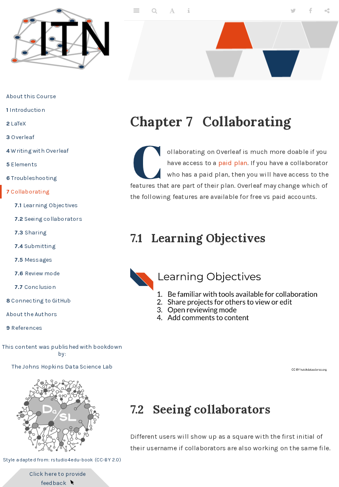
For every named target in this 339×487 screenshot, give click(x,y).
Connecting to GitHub (38, 300)
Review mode (37, 273)
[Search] (154, 10)
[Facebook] (310, 10)
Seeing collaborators (48, 218)
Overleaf (20, 137)
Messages (33, 259)
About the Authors (31, 314)
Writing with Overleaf (37, 150)
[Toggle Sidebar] (136, 10)
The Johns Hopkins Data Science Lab (62, 366)
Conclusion (35, 287)
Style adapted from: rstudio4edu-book (48, 460)
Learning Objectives (46, 205)
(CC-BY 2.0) (108, 460)
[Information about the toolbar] (188, 10)
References (24, 327)
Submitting (34, 246)
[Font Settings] (172, 10)
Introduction (25, 109)
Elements (21, 164)
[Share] (327, 10)
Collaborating (27, 191)
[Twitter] (293, 10)
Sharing (30, 232)
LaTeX (16, 123)
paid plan (233, 163)
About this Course (31, 96)
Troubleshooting (31, 178)
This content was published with (47, 346)
